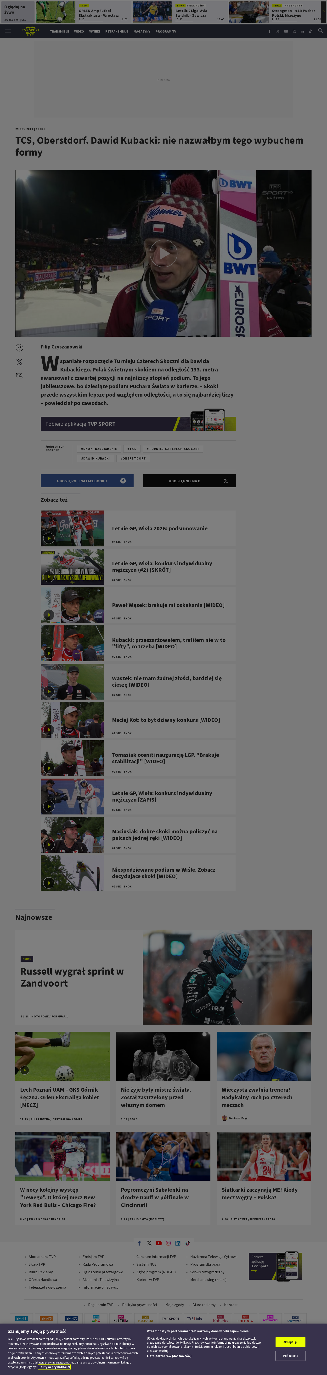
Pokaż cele (290, 1356)
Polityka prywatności (54, 1367)
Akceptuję (290, 1342)
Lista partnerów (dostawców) (169, 1356)
